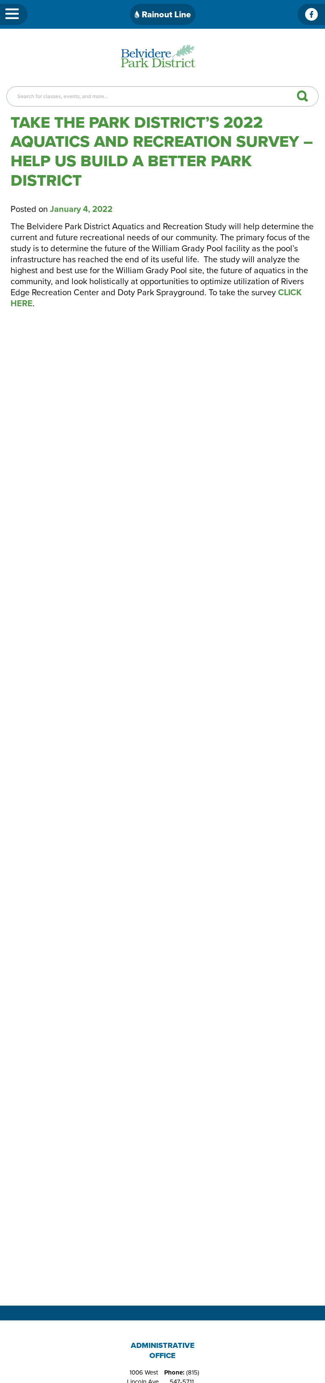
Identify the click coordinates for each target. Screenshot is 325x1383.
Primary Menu (14, 14)
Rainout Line (166, 14)
